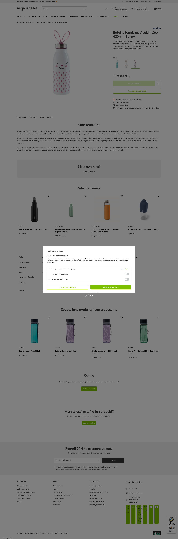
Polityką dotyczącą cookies (93, 259)
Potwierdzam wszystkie (110, 287)
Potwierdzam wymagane (68, 287)
